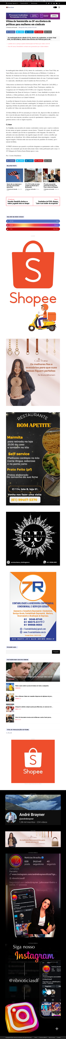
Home (35, 1037)
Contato (59, 1037)
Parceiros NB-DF (24, 3)
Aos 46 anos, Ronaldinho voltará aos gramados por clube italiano (28, 46)
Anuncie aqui (34, 3)
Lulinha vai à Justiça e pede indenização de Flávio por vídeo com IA (29, 43)
